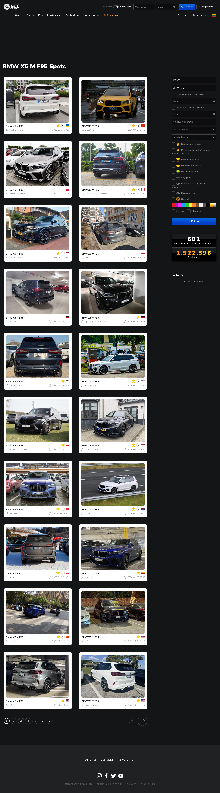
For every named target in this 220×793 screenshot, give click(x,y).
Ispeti (185, 15)
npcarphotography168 (95, 321)
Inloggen (202, 15)
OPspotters (15, 385)
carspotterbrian (17, 257)
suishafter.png (16, 130)
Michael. (13, 513)
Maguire (13, 321)
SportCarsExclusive (19, 449)
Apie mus (91, 760)
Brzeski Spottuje (17, 193)
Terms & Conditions (110, 784)
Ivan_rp (88, 577)
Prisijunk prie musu (49, 15)
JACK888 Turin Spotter (96, 193)
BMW (9, 126)
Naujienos (107, 7)
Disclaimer (148, 784)
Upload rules (91, 15)
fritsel (88, 513)
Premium (112, 15)
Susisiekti (107, 760)
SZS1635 (89, 130)
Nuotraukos (125, 7)
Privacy (132, 784)
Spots (30, 15)
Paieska (189, 6)
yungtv (13, 641)
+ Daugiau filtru (206, 6)
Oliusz (88, 257)
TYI (86, 641)
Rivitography (91, 385)
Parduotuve (72, 15)
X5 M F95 (18, 126)
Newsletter (127, 760)
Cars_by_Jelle (91, 449)
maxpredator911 (93, 705)
